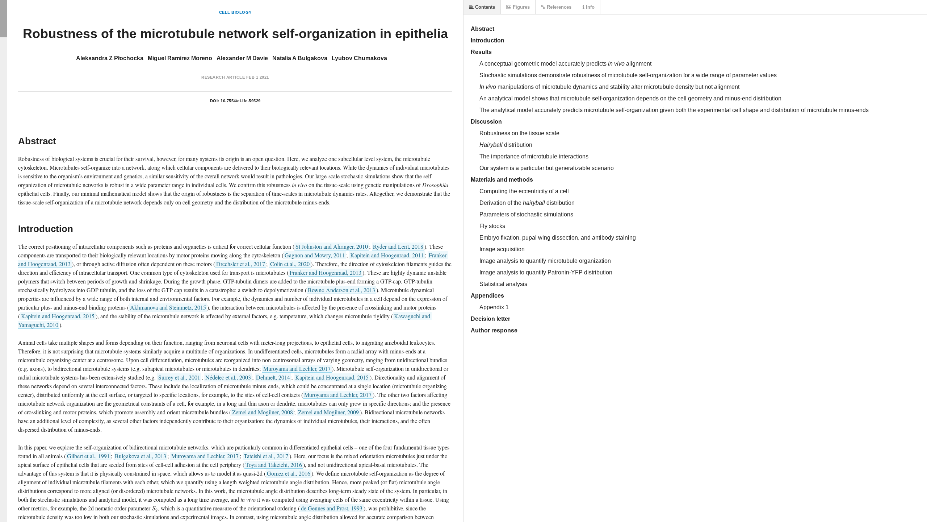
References (558, 7)
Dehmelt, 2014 (273, 377)
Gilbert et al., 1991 (88, 456)
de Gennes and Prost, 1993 (331, 508)
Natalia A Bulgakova (299, 58)
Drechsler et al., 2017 (240, 264)
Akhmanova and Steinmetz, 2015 (168, 307)
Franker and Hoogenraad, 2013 (325, 272)
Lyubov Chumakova (359, 58)
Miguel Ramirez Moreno (180, 58)
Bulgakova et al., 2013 (140, 456)
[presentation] (155, 508)
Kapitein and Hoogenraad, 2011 (387, 255)
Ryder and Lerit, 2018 (398, 246)
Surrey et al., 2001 (179, 377)
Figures (520, 7)
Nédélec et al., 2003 (228, 377)
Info (589, 7)
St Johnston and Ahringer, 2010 (331, 246)
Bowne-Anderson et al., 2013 (341, 290)
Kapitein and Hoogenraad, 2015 (58, 316)
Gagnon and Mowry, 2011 (315, 255)
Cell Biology (235, 12)
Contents (484, 7)
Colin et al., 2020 (290, 264)
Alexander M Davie (242, 58)
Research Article (223, 77)
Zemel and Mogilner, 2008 (262, 412)
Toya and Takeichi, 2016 (274, 464)
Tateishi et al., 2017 (266, 456)
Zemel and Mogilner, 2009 (328, 412)
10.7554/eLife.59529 (241, 101)
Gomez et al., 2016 (288, 473)
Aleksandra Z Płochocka (109, 58)
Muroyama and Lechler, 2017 (297, 368)
